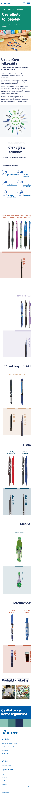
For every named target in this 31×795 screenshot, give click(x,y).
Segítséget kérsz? (7, 770)
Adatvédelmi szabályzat (7, 790)
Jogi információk (5, 792)
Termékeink (11, 9)
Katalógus (4, 784)
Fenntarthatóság (6, 765)
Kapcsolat (4, 777)
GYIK (3, 774)
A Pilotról (4, 761)
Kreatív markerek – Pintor (9, 747)
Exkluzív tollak (6, 753)
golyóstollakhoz (12, 175)
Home (3, 9)
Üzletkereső (5, 781)
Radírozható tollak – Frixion (9, 743)
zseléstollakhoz (12, 185)
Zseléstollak (5, 750)
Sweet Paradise (6, 757)
